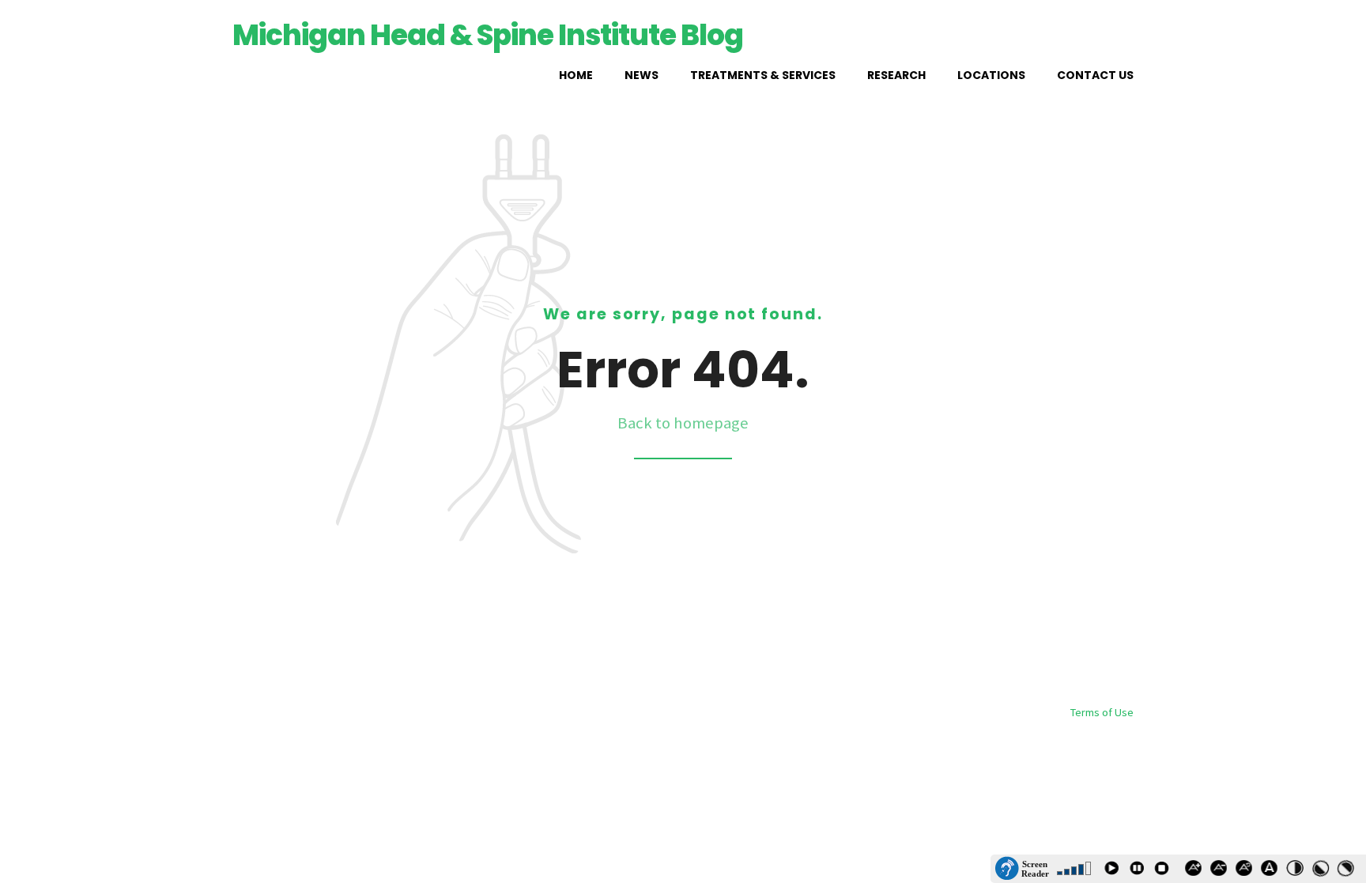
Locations (991, 75)
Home (576, 75)
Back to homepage (683, 423)
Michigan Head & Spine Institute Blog (487, 35)
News (641, 75)
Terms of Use (1102, 712)
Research (896, 75)
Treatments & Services (763, 75)
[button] (1022, 869)
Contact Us (1095, 75)
